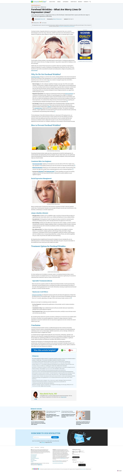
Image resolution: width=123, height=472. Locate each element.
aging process (34, 70)
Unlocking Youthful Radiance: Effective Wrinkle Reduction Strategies (83, 423)
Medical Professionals (57, 19)
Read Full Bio (63, 397)
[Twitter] (79, 462)
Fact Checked (43, 22)
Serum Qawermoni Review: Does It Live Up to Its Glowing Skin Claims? (38, 423)
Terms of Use (54, 461)
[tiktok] (83, 462)
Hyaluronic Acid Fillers (37, 294)
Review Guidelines (33, 457)
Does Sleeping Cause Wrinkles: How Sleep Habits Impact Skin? (52, 416)
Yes (65, 350)
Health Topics (52, 1)
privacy (43, 442)
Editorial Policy (37, 447)
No (72, 350)
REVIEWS (79, 1)
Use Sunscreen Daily (37, 163)
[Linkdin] (81, 462)
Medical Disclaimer (63, 458)
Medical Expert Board (34, 454)
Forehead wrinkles (35, 76)
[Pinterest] (77, 462)
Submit (55, 437)
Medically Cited (36, 22)
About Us (32, 447)
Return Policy (33, 459)
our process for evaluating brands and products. (67, 26)
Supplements (65, 1)
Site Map (32, 461)
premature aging (38, 108)
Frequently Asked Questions (35, 458)
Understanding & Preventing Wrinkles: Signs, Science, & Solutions (68, 416)
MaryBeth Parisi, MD (41, 19)
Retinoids (40, 171)
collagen (49, 106)
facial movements (69, 93)
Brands (58, 1)
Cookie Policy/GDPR (33, 460)
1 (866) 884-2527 (39, 464)
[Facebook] (73, 462)
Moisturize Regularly (37, 167)
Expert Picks (73, 1)
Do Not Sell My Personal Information (58, 463)
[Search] (90, 2)
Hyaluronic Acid (50, 171)
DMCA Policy (42, 447)
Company (85, 1)
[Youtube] (75, 462)
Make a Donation (76, 457)
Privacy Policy (60, 461)
